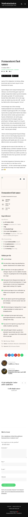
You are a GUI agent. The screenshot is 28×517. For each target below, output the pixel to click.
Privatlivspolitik (17, 506)
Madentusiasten (8, 3)
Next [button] (25, 382)
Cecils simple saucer (14, 388)
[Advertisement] (14, 23)
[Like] (6, 355)
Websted (3, 477)
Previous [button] (22, 382)
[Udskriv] (20, 179)
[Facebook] (9, 355)
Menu (25, 4)
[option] (14, 389)
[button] (24, 179)
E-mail (3, 469)
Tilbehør (16, 69)
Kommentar (4, 448)
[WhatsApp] (21, 355)
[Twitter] (12, 355)
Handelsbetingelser (14, 508)
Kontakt (9, 506)
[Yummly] (18, 355)
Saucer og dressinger (7, 69)
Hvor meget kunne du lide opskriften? (10, 442)
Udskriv (16, 75)
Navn (3, 461)
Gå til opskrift (7, 75)
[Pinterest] (15, 355)
